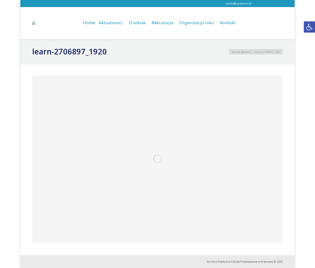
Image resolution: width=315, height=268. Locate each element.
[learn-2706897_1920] (157, 158)
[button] (309, 27)
